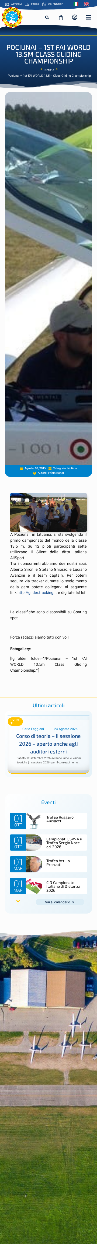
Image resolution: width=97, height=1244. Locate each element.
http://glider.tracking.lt (37, 592)
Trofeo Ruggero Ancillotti (60, 819)
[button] (47, 17)
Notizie (49, 70)
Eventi (15, 722)
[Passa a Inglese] (87, 3)
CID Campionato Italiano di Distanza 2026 (63, 886)
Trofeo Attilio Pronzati (58, 862)
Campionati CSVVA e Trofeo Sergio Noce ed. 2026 (64, 843)
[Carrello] (61, 17)
